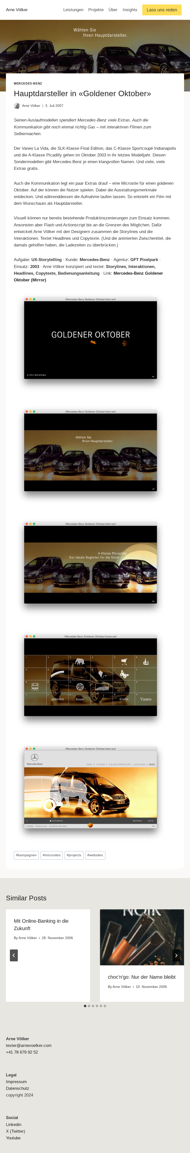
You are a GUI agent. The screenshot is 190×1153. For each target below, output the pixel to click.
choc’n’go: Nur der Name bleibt (142, 977)
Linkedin (13, 1124)
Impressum (16, 1081)
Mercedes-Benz (28, 83)
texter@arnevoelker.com (28, 1045)
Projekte (96, 9)
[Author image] (17, 106)
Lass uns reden (162, 9)
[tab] (85, 1006)
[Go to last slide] (14, 955)
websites (95, 855)
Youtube (13, 1138)
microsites (52, 855)
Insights (130, 9)
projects (74, 855)
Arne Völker (31, 106)
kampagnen (26, 855)
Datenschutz (17, 1088)
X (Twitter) (15, 1131)
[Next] (176, 955)
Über (113, 9)
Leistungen (73, 9)
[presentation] (142, 937)
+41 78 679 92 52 (22, 1052)
